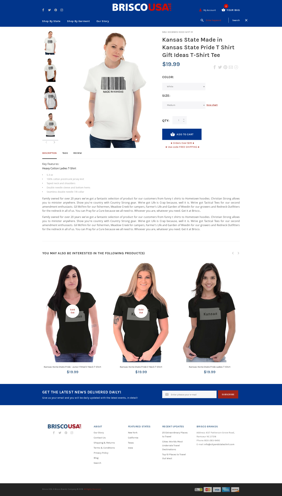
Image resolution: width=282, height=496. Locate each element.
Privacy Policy (101, 452)
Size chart (212, 105)
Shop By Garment (78, 21)
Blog (96, 458)
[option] (50, 44)
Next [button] (54, 142)
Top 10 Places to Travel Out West (174, 456)
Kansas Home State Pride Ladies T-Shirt (209, 367)
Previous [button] (233, 253)
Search (97, 463)
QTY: (165, 120)
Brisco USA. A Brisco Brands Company (59, 489)
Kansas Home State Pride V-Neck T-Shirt (141, 367)
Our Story (102, 21)
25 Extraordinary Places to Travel (175, 434)
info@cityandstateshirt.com (219, 444)
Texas (131, 442)
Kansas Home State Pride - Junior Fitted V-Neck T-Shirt (72, 367)
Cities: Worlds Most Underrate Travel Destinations (172, 445)
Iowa (130, 447)
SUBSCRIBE (228, 394)
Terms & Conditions (104, 447)
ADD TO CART (185, 134)
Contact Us (100, 437)
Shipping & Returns (104, 442)
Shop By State (51, 21)
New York (132, 432)
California (133, 437)
